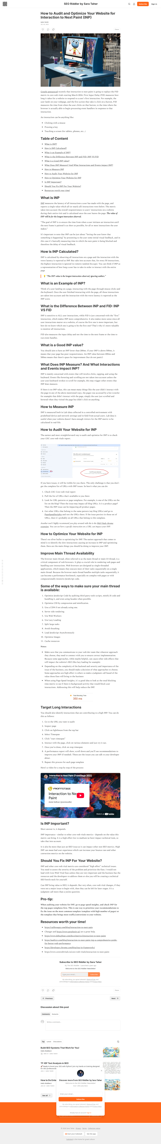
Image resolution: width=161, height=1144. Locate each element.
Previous (49, 998)
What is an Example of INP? (58, 152)
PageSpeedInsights (53, 514)
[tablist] (50, 1014)
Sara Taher (44, 22)
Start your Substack (74, 1134)
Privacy (78, 1128)
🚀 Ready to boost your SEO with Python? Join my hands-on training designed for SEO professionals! (70, 1067)
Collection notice (94, 1128)
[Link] (37, 138)
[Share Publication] (134, 4)
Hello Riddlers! (46, 1051)
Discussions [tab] (57, 1042)
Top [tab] (43, 1042)
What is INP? (51, 144)
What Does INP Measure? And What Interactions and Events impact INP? (79, 165)
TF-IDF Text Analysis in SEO (55, 1063)
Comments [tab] (46, 1014)
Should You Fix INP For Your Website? (63, 186)
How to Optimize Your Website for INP (63, 177)
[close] (101, 1070)
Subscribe (143, 4)
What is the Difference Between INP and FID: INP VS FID (72, 156)
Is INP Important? (53, 182)
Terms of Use (91, 1104)
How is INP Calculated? (56, 148)
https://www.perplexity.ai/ (68, 931)
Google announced (49, 91)
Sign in (154, 4)
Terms (84, 1128)
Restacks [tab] (55, 1014)
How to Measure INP (54, 169)
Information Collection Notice (79, 1106)
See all (45, 1095)
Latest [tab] (49, 1042)
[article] (80, 1052)
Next (113, 998)
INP (42, 203)
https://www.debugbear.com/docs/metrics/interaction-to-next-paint (75, 935)
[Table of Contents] (2, 572)
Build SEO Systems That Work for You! (60, 1048)
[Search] (129, 4)
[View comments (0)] (48, 29)
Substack (69, 1139)
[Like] (43, 29)
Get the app (91, 1134)
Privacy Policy (97, 1106)
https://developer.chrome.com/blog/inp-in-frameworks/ (70, 947)
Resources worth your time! (57, 190)
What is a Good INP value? (57, 161)
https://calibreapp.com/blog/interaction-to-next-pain (69, 927)
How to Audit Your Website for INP (61, 173)
